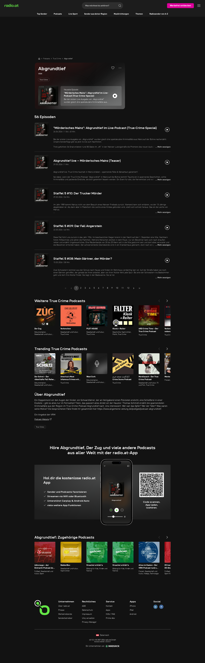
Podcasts (58, 14)
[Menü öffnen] (199, 5)
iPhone (133, 606)
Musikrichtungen (121, 14)
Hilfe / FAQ (110, 614)
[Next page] (134, 288)
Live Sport (73, 14)
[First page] (65, 288)
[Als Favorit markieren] (113, 68)
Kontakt (109, 606)
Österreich (104, 635)
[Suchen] (119, 5)
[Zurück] (159, 299)
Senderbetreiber (65, 618)
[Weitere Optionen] (120, 68)
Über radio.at (64, 606)
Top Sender (42, 14)
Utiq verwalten (88, 618)
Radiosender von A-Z (158, 14)
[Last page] (139, 288)
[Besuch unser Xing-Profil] (161, 606)
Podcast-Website (41, 419)
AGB (84, 606)
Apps (108, 610)
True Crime (44, 80)
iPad (131, 610)
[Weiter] (167, 299)
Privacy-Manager (89, 622)
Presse (61, 610)
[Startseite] (39, 58)
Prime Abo (110, 618)
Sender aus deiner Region (95, 14)
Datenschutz (87, 610)
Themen (139, 14)
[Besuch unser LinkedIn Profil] (155, 606)
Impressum (87, 614)
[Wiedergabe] (115, 96)
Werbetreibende (65, 614)
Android (133, 614)
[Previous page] (71, 288)
